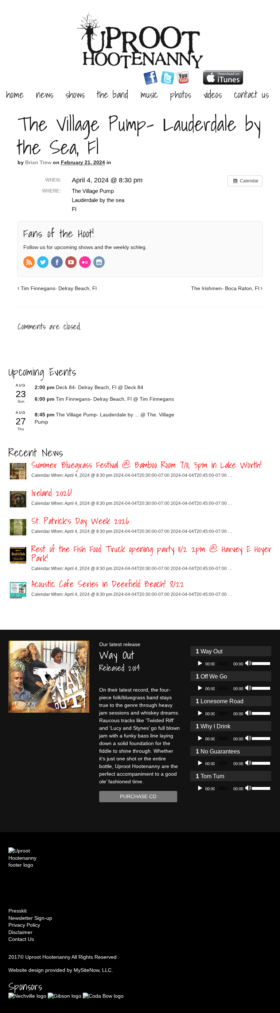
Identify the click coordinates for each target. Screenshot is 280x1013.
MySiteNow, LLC (93, 970)
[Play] (199, 663)
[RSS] (29, 263)
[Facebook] (57, 263)
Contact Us (251, 94)
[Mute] (249, 663)
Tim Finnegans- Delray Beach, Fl (58, 288)
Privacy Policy (24, 925)
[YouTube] (71, 263)
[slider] (260, 662)
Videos (212, 94)
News (44, 94)
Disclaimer (20, 932)
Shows (75, 94)
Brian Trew (38, 162)
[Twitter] (43, 263)
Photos (180, 94)
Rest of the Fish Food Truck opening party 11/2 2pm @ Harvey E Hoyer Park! (151, 553)
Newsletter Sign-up (30, 918)
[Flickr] (85, 263)
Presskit (17, 911)
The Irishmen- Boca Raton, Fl (226, 288)
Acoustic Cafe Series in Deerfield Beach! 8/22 (107, 584)
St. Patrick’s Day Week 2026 (80, 521)
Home (15, 94)
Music (149, 94)
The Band (112, 94)
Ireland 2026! (51, 493)
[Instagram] (99, 263)
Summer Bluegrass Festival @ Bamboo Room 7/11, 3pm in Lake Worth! (146, 465)
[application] (230, 663)
